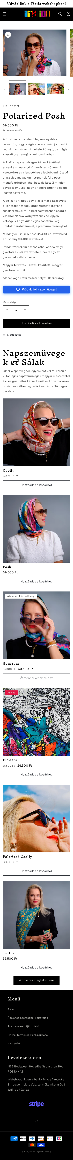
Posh (7, 567)
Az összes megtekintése (36, 980)
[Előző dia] (4, 90)
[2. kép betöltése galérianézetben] (36, 89)
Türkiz (9, 953)
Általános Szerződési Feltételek (27, 1017)
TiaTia (31, 1152)
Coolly (8, 470)
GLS (62, 1084)
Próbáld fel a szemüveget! (39, 289)
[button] (5, 14)
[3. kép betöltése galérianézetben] (55, 89)
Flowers (10, 760)
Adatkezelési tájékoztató (23, 1026)
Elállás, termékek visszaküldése (27, 1035)
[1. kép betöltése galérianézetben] (17, 89)
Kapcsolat (13, 1043)
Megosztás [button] (14, 334)
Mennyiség (9, 302)
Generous (11, 663)
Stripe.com (15, 1084)
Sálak (10, 1009)
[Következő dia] (69, 90)
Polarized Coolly (17, 856)
